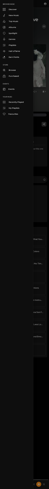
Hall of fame (14, 51)
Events (11, 89)
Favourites (13, 114)
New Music (14, 15)
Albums (12, 27)
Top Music (13, 21)
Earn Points (14, 57)
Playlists (12, 45)
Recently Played (16, 102)
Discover (13, 9)
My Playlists (14, 108)
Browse (12, 70)
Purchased (14, 76)
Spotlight (13, 33)
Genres (12, 39)
